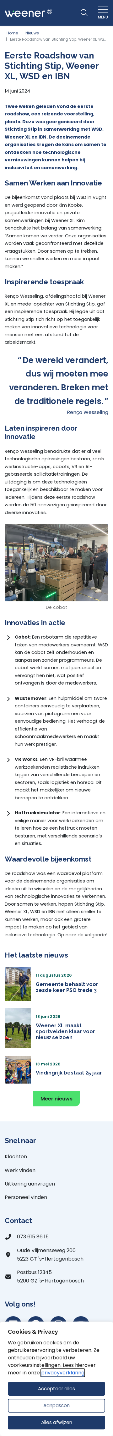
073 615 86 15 (33, 1236)
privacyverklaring (62, 1372)
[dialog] (56, 1379)
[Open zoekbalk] (84, 13)
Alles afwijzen (56, 1422)
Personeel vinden (26, 1197)
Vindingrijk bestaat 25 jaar (69, 1073)
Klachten (16, 1156)
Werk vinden (20, 1170)
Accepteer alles (56, 1388)
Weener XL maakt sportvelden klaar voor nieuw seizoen (65, 1031)
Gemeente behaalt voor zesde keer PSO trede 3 (67, 987)
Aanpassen (56, 1405)
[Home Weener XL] (28, 13)
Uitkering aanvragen (30, 1183)
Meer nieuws (56, 1098)
